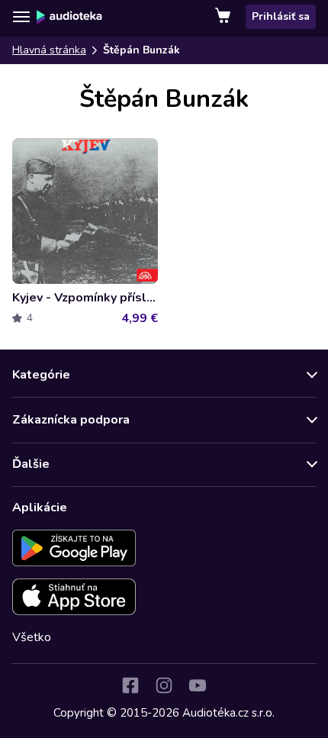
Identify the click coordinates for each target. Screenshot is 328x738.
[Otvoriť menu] (21, 17)
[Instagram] (164, 685)
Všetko (31, 637)
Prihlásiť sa (281, 16)
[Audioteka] (69, 17)
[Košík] (224, 17)
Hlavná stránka (49, 50)
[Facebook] (130, 685)
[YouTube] (197, 685)
